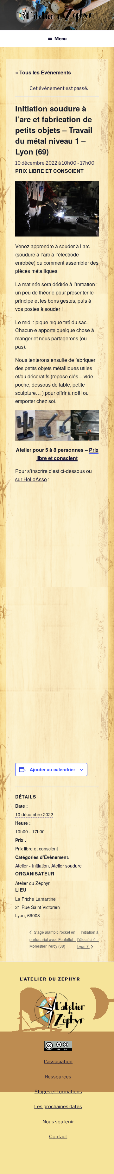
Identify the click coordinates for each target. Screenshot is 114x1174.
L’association (58, 1061)
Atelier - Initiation (32, 865)
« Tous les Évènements (43, 72)
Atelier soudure (66, 865)
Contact (58, 1136)
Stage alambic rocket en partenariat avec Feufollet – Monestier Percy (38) (52, 939)
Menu (60, 38)
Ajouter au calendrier (52, 769)
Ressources (58, 1077)
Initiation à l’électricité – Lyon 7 (88, 939)
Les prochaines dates (58, 1106)
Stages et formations (58, 1092)
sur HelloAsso (31, 479)
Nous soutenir (58, 1122)
